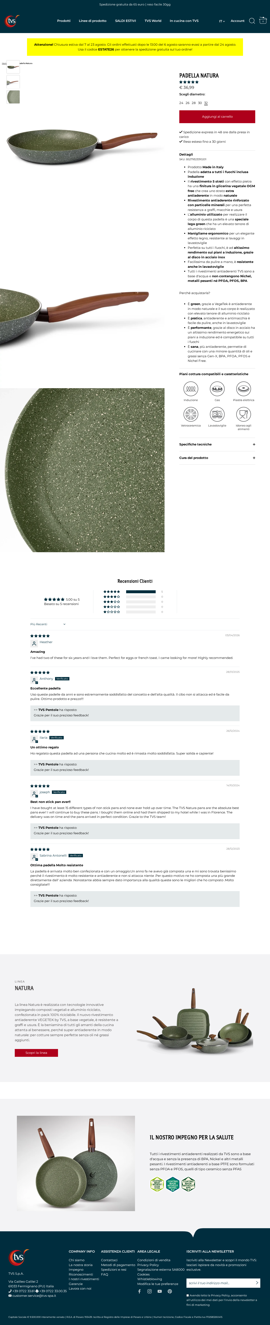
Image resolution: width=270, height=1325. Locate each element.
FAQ (104, 1274)
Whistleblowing (149, 1279)
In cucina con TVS (184, 21)
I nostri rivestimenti (84, 1279)
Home (5, 63)
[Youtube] (160, 1291)
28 (194, 103)
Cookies (143, 1274)
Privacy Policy (148, 1265)
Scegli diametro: (192, 94)
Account (237, 21)
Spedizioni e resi (113, 1270)
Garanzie (76, 1284)
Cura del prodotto (193, 458)
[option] (13, 67)
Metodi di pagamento (118, 1265)
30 (200, 103)
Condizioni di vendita (153, 1260)
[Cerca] (252, 21)
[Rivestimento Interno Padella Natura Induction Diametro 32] (13, 97)
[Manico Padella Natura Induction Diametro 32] (13, 82)
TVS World (153, 21)
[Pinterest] (170, 1291)
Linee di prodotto (93, 21)
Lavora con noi (80, 1288)
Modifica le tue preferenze (157, 1284)
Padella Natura (25, 63)
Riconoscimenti (81, 1274)
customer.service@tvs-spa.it (34, 1296)
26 (187, 103)
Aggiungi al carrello (217, 117)
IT (220, 21)
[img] (40, 636)
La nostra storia (81, 1265)
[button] (188, 82)
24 (181, 103)
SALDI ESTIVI (125, 21)
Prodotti (63, 21)
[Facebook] (139, 1291)
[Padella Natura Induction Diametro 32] (13, 66)
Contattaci (109, 1260)
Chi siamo (76, 1260)
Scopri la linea (36, 1053)
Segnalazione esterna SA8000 (161, 1270)
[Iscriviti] (258, 1281)
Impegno (76, 1270)
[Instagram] (149, 1291)
